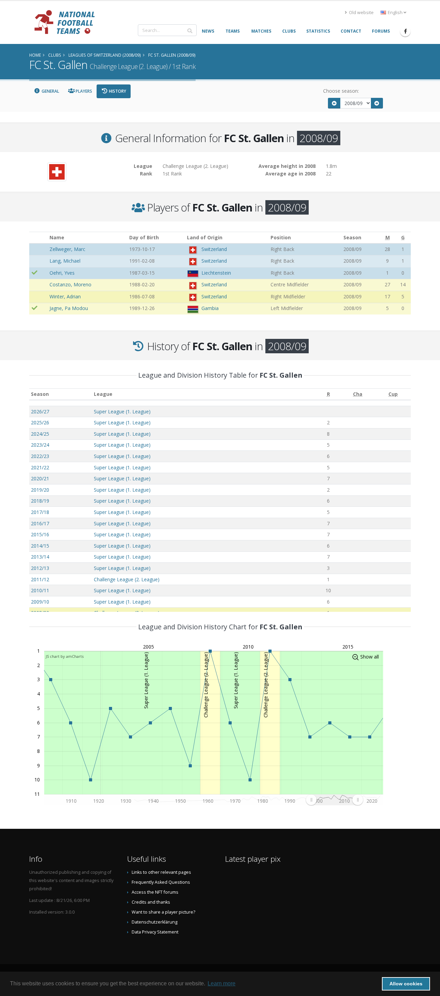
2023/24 (40, 445)
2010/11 (40, 590)
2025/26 (40, 422)
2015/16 (40, 534)
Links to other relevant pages (161, 872)
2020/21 (40, 478)
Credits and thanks (151, 902)
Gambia (210, 308)
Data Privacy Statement (155, 932)
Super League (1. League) (122, 411)
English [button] (395, 12)
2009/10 (40, 601)
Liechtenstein (216, 273)
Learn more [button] (221, 983)
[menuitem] (334, 799)
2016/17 (40, 523)
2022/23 (40, 456)
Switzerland (214, 249)
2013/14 (40, 556)
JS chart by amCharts (65, 656)
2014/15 (40, 545)
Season (40, 394)
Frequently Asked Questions (161, 882)
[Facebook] (405, 31)
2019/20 (40, 489)
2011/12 (40, 579)
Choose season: (341, 91)
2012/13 (40, 568)
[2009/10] (377, 103)
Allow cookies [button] (405, 983)
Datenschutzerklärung (154, 922)
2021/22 (40, 467)
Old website (361, 12)
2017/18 (40, 512)
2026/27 (40, 411)
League (103, 394)
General (50, 91)
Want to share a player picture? (163, 912)
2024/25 (40, 434)
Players (83, 91)
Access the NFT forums (155, 892)
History (117, 91)
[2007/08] (334, 103)
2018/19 (40, 500)
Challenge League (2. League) (127, 579)
